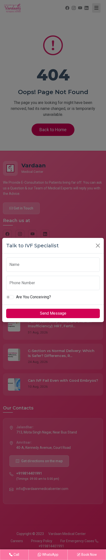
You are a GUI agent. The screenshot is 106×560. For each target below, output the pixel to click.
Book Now (89, 555)
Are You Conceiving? (33, 297)
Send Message (53, 313)
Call (16, 555)
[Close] (98, 246)
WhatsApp (50, 555)
